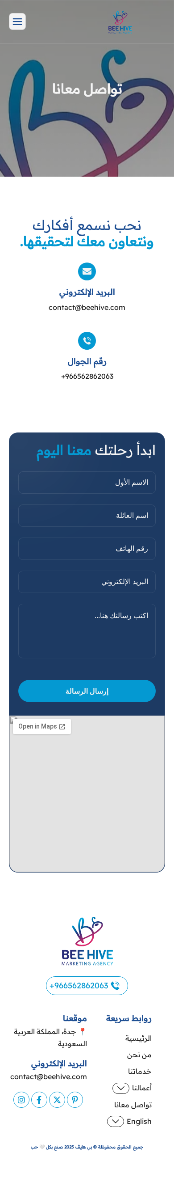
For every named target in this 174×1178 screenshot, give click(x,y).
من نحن (139, 1054)
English (139, 1121)
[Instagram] (21, 1100)
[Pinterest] (75, 1100)
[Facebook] (39, 1100)
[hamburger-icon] (17, 21)
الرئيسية (138, 1038)
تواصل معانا (133, 1104)
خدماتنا (140, 1071)
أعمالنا (142, 1087)
